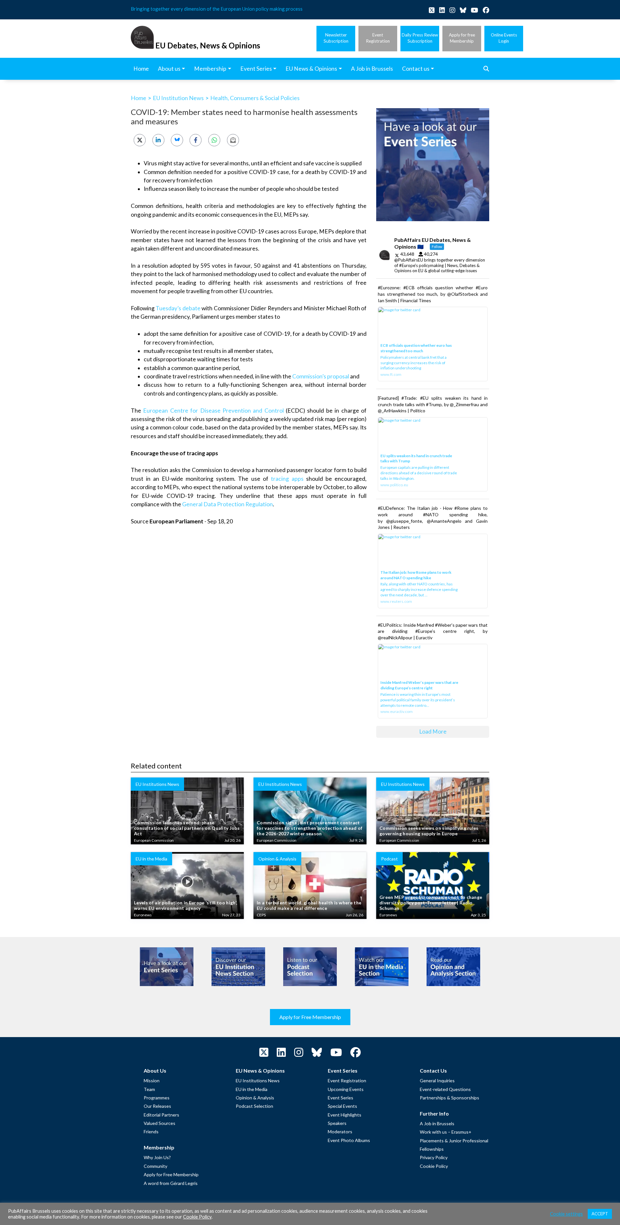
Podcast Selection (254, 1106)
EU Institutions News (258, 1080)
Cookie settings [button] (566, 1214)
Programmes (157, 1097)
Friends (151, 1131)
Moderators (340, 1131)
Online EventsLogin (504, 38)
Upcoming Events (346, 1089)
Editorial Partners (161, 1114)
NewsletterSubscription (336, 38)
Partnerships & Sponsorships (449, 1097)
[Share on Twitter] (140, 140)
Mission (152, 1080)
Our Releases (157, 1106)
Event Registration (347, 1080)
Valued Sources (159, 1123)
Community (155, 1166)
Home (138, 97)
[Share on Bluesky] (177, 140)
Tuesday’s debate (178, 308)
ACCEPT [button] (600, 1213)
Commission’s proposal (320, 376)
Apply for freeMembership (462, 38)
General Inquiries (437, 1080)
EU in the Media (251, 1089)
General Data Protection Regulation (227, 504)
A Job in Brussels (437, 1123)
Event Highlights (344, 1114)
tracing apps (287, 478)
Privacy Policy (434, 1157)
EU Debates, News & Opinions (207, 45)
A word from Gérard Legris (171, 1183)
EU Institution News (178, 97)
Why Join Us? (157, 1157)
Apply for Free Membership (310, 1017)
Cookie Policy (434, 1166)
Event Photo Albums (349, 1140)
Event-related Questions (445, 1089)
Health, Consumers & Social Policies (255, 97)
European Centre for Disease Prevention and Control (213, 410)
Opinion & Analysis (255, 1097)
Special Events (342, 1106)
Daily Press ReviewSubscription (420, 38)
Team (149, 1089)
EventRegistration (378, 38)
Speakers (337, 1123)
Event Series (340, 1097)
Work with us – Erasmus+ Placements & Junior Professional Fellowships (454, 1140)
